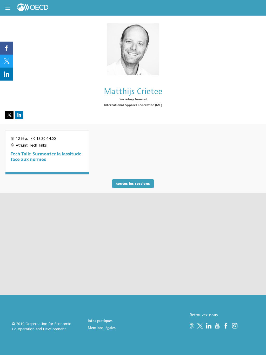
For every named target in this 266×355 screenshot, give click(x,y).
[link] (6, 48)
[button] (8, 8)
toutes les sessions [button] (133, 183)
